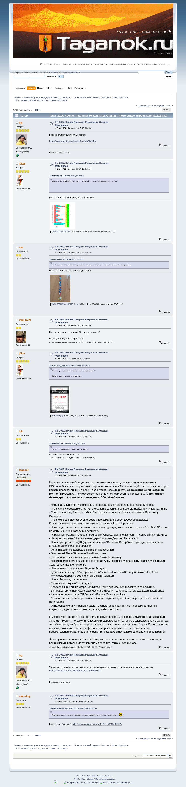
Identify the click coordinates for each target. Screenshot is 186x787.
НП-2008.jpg (57, 415)
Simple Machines (106, 776)
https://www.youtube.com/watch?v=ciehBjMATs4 (72, 141)
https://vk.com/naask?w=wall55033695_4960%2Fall (75, 670)
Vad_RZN (25, 319)
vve (21, 247)
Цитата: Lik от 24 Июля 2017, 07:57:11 (67, 259)
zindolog (24, 696)
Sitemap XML (92, 779)
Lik (21, 431)
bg (20, 122)
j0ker (22, 163)
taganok (24, 469)
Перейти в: (137, 756)
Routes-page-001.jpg (60, 231)
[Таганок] (17, 156)
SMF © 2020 (92, 776)
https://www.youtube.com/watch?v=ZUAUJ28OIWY (97, 724)
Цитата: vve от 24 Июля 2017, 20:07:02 (67, 444)
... (26, 110)
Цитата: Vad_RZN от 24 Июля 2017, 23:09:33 (70, 366)
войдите (54, 72)
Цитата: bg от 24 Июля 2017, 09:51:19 (67, 176)
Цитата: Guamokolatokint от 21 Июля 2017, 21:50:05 (73, 708)
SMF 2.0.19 (81, 776)
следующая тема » (164, 106)
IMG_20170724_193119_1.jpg (64, 304)
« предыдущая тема (145, 106)
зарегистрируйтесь (71, 72)
